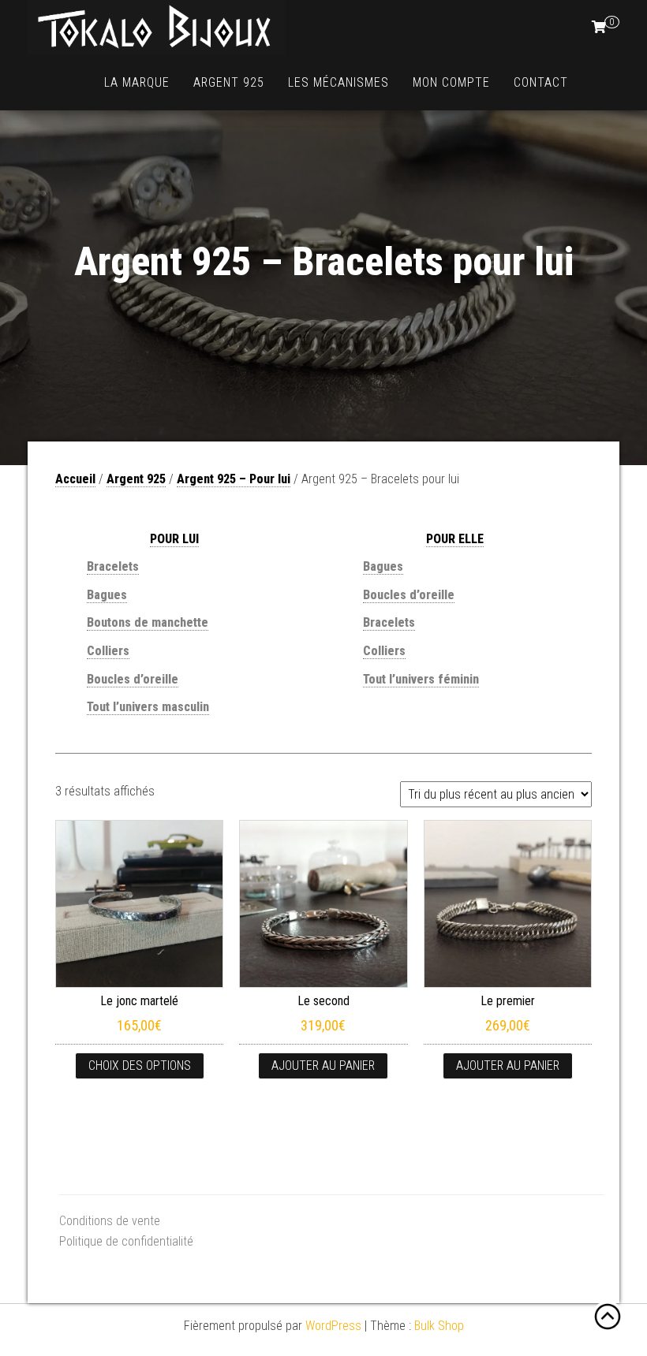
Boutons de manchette (147, 622)
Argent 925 (228, 82)
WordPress (333, 1325)
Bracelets (113, 566)
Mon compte (451, 82)
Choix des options (139, 1065)
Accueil (75, 478)
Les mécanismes (338, 82)
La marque (137, 82)
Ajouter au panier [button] (323, 1065)
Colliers (108, 650)
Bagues (107, 594)
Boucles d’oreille (408, 594)
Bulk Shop (439, 1325)
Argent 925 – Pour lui (233, 478)
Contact (541, 82)
